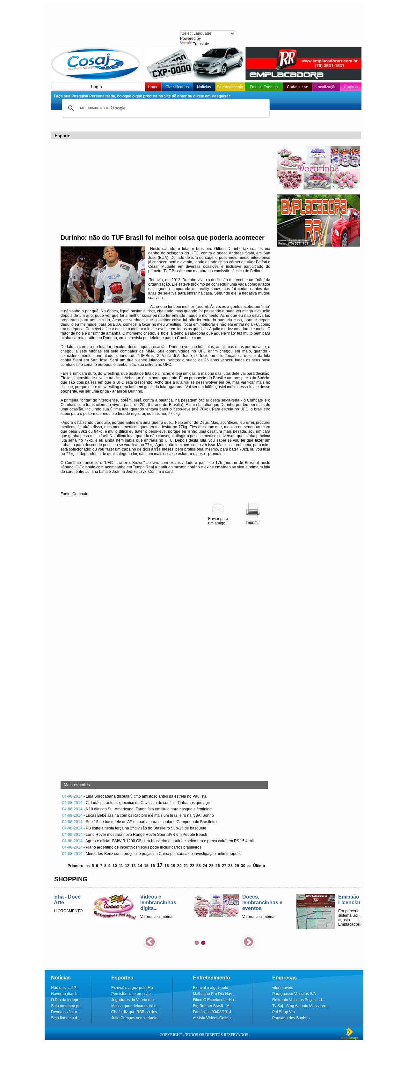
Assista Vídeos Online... (213, 1018)
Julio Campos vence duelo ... (136, 1018)
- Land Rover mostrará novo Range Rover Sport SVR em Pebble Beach (134, 834)
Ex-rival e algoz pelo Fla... (133, 987)
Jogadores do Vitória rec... (134, 1000)
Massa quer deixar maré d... (135, 1006)
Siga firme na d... (65, 1018)
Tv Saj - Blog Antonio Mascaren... (300, 1006)
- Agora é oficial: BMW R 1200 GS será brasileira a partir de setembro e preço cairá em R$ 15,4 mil (158, 841)
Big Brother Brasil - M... (212, 1006)
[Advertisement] (207, 17)
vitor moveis (282, 987)
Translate (201, 44)
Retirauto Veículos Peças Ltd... (298, 1000)
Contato (351, 87)
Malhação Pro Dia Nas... (214, 994)
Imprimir (253, 522)
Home (153, 87)
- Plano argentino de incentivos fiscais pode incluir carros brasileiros (131, 847)
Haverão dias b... (65, 994)
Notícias (204, 87)
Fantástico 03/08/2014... (213, 1012)
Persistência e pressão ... (133, 994)
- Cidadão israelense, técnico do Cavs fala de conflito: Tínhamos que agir (136, 802)
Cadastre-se (297, 87)
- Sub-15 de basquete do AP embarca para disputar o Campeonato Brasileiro (139, 822)
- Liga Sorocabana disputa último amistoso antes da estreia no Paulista (134, 796)
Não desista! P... (64, 987)
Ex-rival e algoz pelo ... (212, 987)
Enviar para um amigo (218, 520)
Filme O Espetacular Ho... (215, 1000)
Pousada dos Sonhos (291, 1018)
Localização (326, 87)
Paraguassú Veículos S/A (294, 994)
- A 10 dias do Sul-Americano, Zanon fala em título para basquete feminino (137, 809)
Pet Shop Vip (283, 1012)
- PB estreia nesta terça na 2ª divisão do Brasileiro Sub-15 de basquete (134, 828)
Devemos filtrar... (65, 1012)
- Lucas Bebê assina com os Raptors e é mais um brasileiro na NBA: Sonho (138, 815)
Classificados (177, 87)
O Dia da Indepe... (66, 1000)
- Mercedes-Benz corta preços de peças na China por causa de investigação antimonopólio (152, 853)
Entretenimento (230, 87)
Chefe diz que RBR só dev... (135, 1012)
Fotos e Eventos (264, 87)
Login (96, 86)
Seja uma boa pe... (67, 1006)
